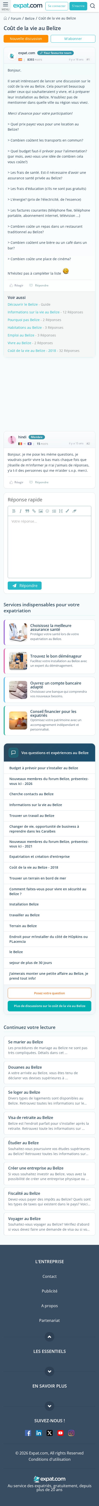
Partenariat (49, 1320)
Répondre (42, 285)
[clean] (73, 511)
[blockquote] (26, 511)
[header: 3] (60, 511)
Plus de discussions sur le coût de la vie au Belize (49, 1006)
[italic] (20, 511)
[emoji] (46, 511)
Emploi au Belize (21, 335)
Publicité (49, 1291)
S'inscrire (78, 6)
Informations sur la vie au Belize (34, 312)
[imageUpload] (40, 511)
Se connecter (57, 6)
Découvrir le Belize (23, 304)
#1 (88, 59)
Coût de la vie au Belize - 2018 (32, 350)
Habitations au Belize (25, 327)
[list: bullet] (53, 511)
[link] (33, 511)
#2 (88, 443)
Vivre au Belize (19, 343)
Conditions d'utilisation (50, 1459)
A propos (49, 1305)
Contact (50, 1276)
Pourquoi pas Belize (24, 319)
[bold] (13, 511)
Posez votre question (49, 993)
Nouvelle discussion (26, 38)
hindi (22, 437)
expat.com (26, 53)
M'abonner (73, 38)
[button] (67, 511)
